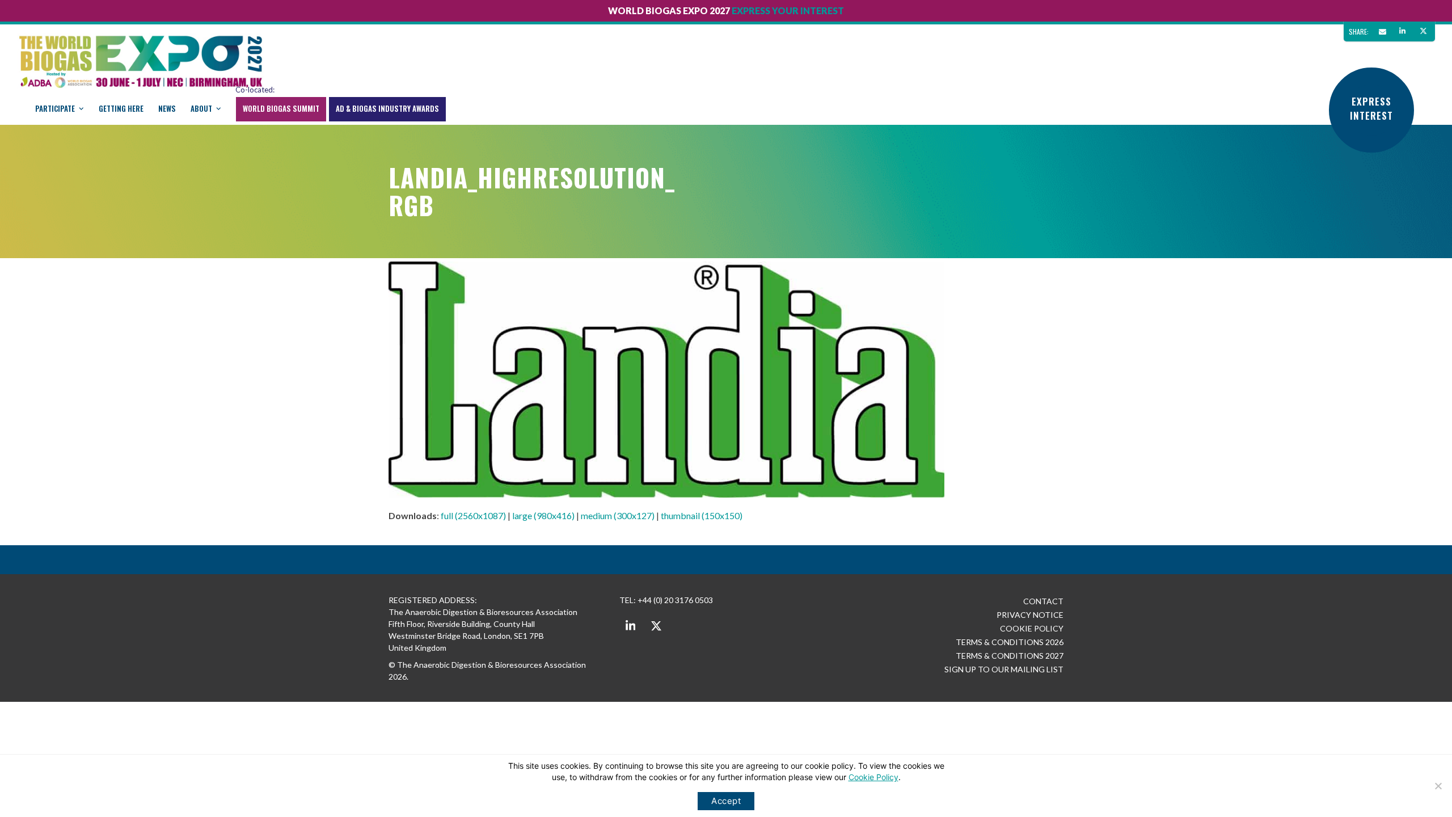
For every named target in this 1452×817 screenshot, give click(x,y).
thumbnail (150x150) (701, 515)
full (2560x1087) (473, 515)
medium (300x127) (618, 515)
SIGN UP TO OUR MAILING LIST (1003, 669)
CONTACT (1043, 601)
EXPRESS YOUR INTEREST (788, 10)
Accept (726, 800)
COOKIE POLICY (1031, 628)
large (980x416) (543, 515)
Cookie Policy (873, 777)
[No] (1437, 785)
